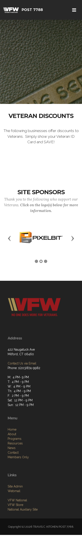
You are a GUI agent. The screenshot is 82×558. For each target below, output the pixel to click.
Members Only (18, 457)
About (12, 434)
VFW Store (15, 505)
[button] (9, 238)
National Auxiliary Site (23, 509)
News (12, 448)
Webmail (14, 491)
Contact (13, 452)
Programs (14, 438)
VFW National (17, 500)
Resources (15, 443)
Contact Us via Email (22, 363)
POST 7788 (32, 10)
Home (12, 429)
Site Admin (15, 486)
